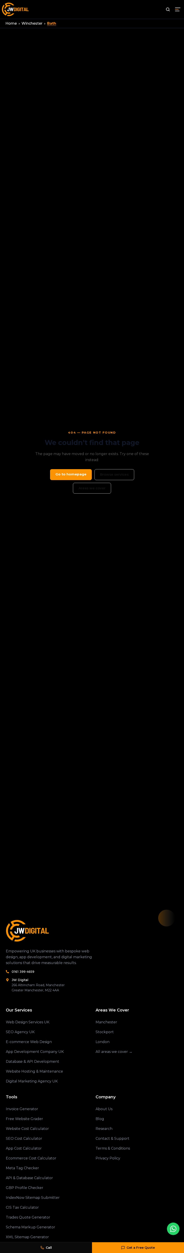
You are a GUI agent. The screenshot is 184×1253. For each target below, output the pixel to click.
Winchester (32, 23)
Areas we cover (92, 488)
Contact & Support (112, 1138)
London (103, 1042)
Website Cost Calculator (27, 1129)
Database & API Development (32, 1061)
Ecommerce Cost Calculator (31, 1158)
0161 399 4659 (23, 972)
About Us (104, 1109)
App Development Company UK (35, 1052)
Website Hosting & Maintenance (34, 1071)
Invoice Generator (22, 1109)
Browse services (114, 474)
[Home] (62, 931)
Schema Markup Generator (30, 1227)
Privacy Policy (108, 1158)
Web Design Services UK (27, 1022)
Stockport (105, 1032)
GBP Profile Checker (24, 1188)
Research (104, 1129)
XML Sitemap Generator (27, 1237)
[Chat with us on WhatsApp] (173, 1229)
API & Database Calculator (29, 1178)
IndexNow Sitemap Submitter (33, 1197)
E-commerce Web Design (29, 1042)
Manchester (106, 1022)
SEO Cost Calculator (24, 1138)
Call (49, 1248)
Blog (100, 1119)
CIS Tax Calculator (22, 1207)
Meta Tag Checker (22, 1168)
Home (11, 23)
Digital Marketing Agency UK (32, 1081)
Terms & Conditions (113, 1148)
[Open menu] (177, 9)
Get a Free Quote (141, 1248)
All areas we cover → (114, 1052)
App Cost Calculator (24, 1148)
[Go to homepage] (16, 9)
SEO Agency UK (20, 1032)
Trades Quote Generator (28, 1217)
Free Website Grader (24, 1119)
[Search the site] (167, 9)
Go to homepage (70, 474)
